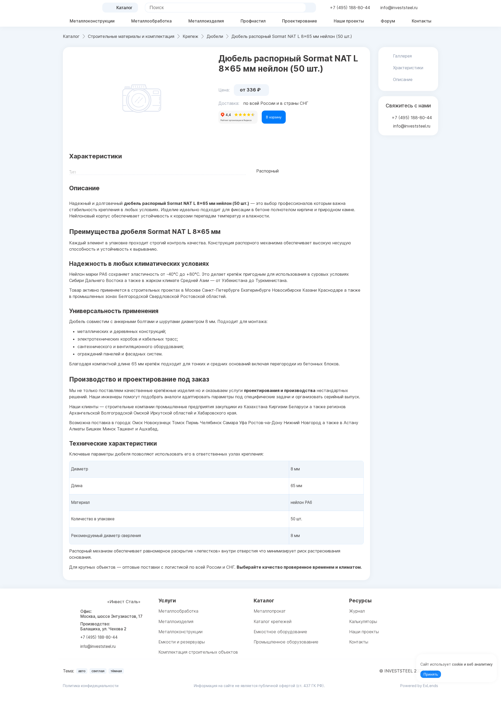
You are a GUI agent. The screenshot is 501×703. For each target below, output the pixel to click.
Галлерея (402, 56)
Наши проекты (349, 21)
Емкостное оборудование (280, 631)
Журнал (357, 611)
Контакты (421, 21)
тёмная (116, 671)
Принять (431, 674)
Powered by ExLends (419, 685)
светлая (98, 671)
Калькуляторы (363, 621)
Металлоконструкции (92, 21)
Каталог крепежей (272, 621)
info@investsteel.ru (399, 7)
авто (81, 671)
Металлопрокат (270, 611)
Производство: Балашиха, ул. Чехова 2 (103, 626)
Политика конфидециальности (90, 685)
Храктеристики (408, 67)
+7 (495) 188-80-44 (350, 7)
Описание (403, 79)
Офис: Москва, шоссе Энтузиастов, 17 (111, 614)
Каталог (124, 7)
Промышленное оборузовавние (286, 641)
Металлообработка (151, 21)
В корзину (274, 117)
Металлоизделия (206, 21)
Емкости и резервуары (181, 641)
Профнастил (253, 21)
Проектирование (299, 21)
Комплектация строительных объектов (198, 652)
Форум (388, 21)
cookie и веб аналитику (472, 664)
